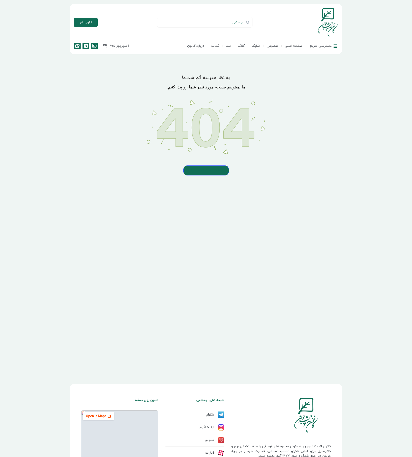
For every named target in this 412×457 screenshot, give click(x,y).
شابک (256, 46)
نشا (228, 46)
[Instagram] (94, 46)
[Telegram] (85, 46)
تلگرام (210, 414)
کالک (241, 46)
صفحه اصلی (293, 46)
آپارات (209, 453)
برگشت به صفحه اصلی (206, 170)
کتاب (215, 46)
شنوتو (209, 440)
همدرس (272, 46)
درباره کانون (195, 46)
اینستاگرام (207, 427)
